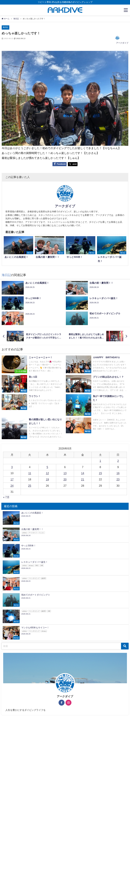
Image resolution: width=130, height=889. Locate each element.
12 (47, 473)
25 (29, 485)
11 (29, 473)
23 (118, 479)
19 (47, 479)
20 (65, 479)
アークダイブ (122, 43)
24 (12, 485)
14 (82, 473)
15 (100, 473)
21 (82, 479)
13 (65, 473)
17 (12, 479)
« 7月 (6, 497)
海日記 (5, 27)
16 (118, 473)
